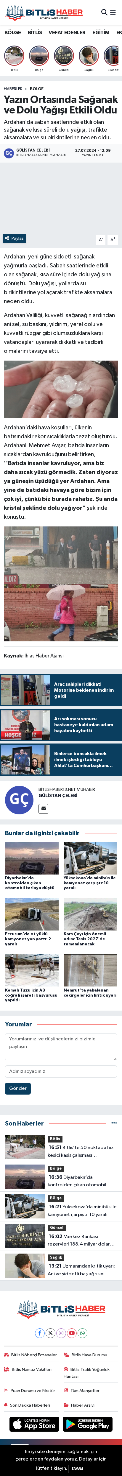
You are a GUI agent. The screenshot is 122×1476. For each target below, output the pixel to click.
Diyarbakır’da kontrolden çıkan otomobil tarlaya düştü (29, 883)
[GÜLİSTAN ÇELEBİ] (19, 799)
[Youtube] (72, 1333)
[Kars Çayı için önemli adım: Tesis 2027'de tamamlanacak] (90, 914)
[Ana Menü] (113, 12)
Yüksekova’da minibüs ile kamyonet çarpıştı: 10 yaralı (90, 883)
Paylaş (18, 238)
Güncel (56, 1228)
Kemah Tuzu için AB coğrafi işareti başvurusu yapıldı (31, 995)
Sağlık (56, 1258)
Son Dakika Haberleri (30, 1405)
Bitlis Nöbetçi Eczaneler (34, 1355)
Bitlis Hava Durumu (89, 1355)
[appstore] (35, 1425)
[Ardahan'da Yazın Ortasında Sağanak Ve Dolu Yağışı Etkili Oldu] (61, 555)
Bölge (37, 89)
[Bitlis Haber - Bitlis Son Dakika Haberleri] (44, 12)
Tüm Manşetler (84, 1390)
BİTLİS (35, 32)
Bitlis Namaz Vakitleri (32, 1369)
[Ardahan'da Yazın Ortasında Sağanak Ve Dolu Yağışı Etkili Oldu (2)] (61, 389)
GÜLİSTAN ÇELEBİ (58, 795)
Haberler (13, 89)
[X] (50, 1333)
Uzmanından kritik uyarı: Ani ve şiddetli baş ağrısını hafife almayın (81, 1270)
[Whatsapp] (82, 1333)
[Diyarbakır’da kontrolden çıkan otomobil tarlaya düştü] (32, 858)
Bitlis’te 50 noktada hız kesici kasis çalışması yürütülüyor (81, 1152)
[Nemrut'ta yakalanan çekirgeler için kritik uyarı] (90, 970)
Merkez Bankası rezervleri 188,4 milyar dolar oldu (79, 1241)
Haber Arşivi (82, 1405)
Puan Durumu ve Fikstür (33, 1390)
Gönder (18, 1088)
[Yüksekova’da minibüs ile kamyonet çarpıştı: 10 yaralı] (90, 858)
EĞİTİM (100, 32)
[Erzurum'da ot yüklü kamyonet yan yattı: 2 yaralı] (32, 914)
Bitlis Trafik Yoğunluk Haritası (87, 1372)
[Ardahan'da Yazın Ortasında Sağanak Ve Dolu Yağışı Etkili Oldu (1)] (61, 612)
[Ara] (104, 12)
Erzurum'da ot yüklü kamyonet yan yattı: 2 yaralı (28, 939)
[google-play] (88, 1425)
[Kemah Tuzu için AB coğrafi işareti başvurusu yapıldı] (32, 970)
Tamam (77, 1468)
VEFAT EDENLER (67, 32)
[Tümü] (114, 1123)
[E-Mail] (43, 809)
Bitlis (55, 1139)
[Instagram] (61, 1333)
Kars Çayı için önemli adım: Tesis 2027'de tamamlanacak (85, 939)
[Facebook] (40, 1333)
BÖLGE (12, 32)
